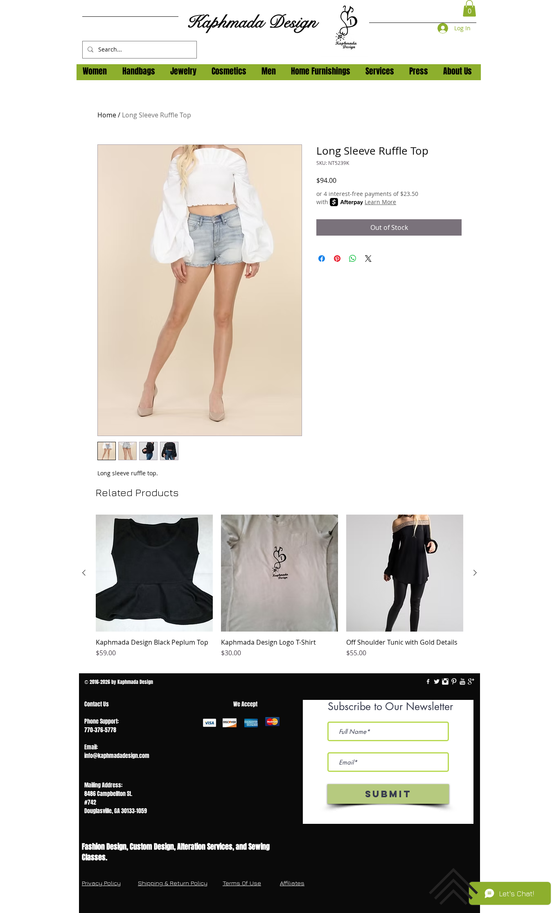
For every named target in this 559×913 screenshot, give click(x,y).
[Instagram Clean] (445, 681)
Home (106, 114)
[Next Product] (475, 573)
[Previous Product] (84, 573)
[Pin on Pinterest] (337, 258)
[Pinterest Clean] (454, 681)
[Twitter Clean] (436, 681)
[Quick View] (154, 573)
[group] (279, 590)
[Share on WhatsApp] (353, 258)
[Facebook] (428, 681)
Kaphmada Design (252, 22)
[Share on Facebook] (322, 258)
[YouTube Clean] (462, 681)
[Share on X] (368, 258)
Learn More (380, 202)
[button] (469, 8)
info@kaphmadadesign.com (116, 755)
